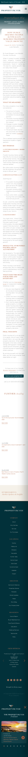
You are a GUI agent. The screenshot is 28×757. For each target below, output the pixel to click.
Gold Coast (14, 563)
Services (14, 528)
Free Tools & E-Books (14, 623)
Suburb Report (14, 616)
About (14, 521)
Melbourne (14, 546)
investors (20, 133)
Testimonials (14, 633)
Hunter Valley (14, 556)
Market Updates (14, 595)
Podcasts (14, 591)
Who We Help (14, 525)
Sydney (14, 543)
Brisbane (14, 550)
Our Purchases (14, 532)
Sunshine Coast (14, 567)
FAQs (14, 636)
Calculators (14, 626)
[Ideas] (20, 687)
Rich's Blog (14, 602)
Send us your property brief (13, 376)
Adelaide (14, 570)
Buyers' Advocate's (9, 370)
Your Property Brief (14, 605)
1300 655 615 (14, 658)
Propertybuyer (20, 693)
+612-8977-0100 (14, 657)
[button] (24, 660)
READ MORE (5, 423)
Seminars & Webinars (14, 585)
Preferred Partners (14, 630)
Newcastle (14, 553)
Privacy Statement (14, 695)
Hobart (14, 573)
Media (14, 598)
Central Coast (14, 560)
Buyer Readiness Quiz (14, 619)
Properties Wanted (14, 588)
